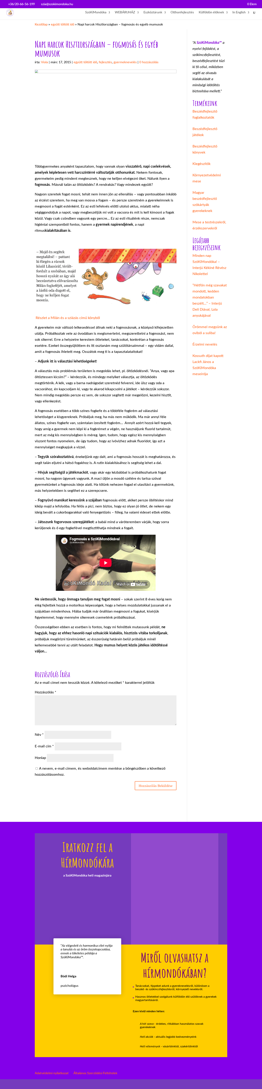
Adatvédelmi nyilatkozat (52, 1073)
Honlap (40, 758)
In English (239, 12)
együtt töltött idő (62, 24)
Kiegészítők (201, 164)
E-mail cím (44, 746)
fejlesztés (105, 62)
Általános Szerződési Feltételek (95, 1073)
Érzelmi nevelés (204, 344)
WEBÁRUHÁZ (125, 12)
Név (39, 735)
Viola (44, 62)
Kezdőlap (41, 24)
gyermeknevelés (125, 62)
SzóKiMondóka (95, 12)
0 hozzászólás (148, 62)
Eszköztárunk (152, 12)
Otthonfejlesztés (182, 12)
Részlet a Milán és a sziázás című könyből (67, 318)
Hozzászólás (45, 692)
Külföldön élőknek (211, 12)
